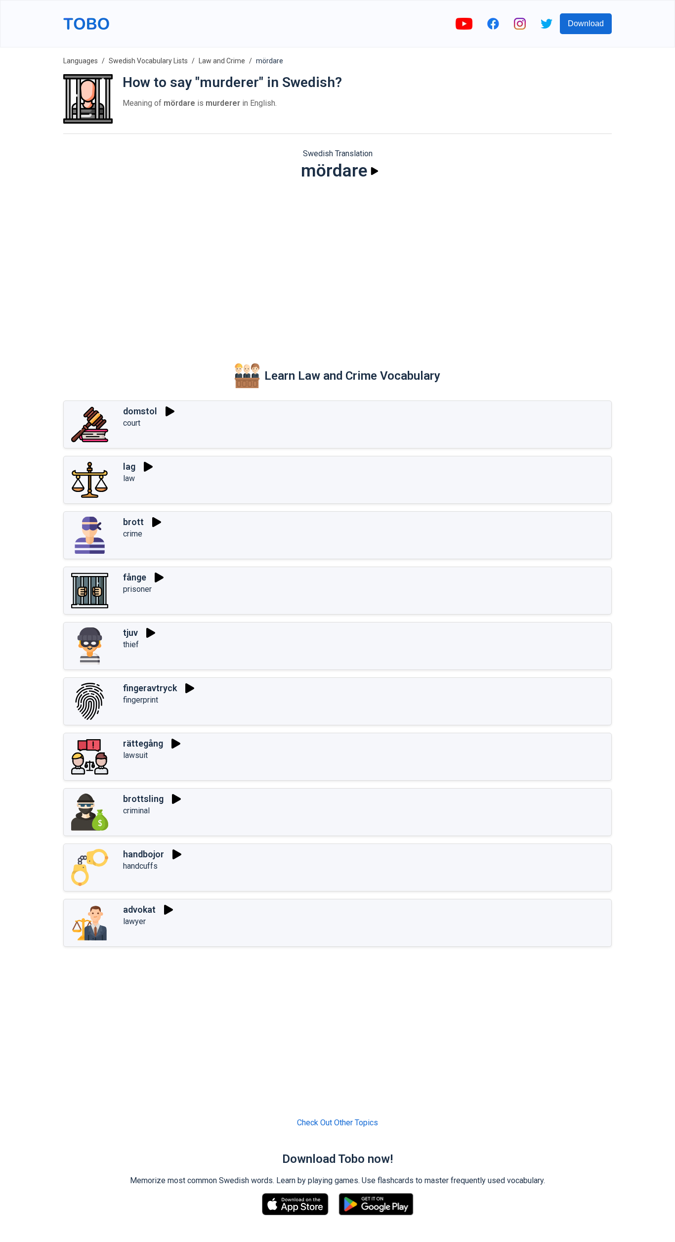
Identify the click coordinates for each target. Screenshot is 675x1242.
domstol (140, 411)
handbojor (143, 854)
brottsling (143, 799)
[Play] (374, 171)
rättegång (143, 743)
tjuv (130, 632)
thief (131, 644)
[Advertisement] (337, 265)
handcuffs (140, 866)
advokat (139, 909)
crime (132, 533)
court (131, 423)
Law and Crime (222, 61)
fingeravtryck (150, 688)
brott (133, 522)
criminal (136, 810)
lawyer (134, 921)
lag (129, 466)
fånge (134, 577)
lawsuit (135, 755)
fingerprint (140, 700)
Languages (80, 61)
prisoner (137, 589)
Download (586, 23)
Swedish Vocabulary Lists (148, 61)
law (129, 478)
